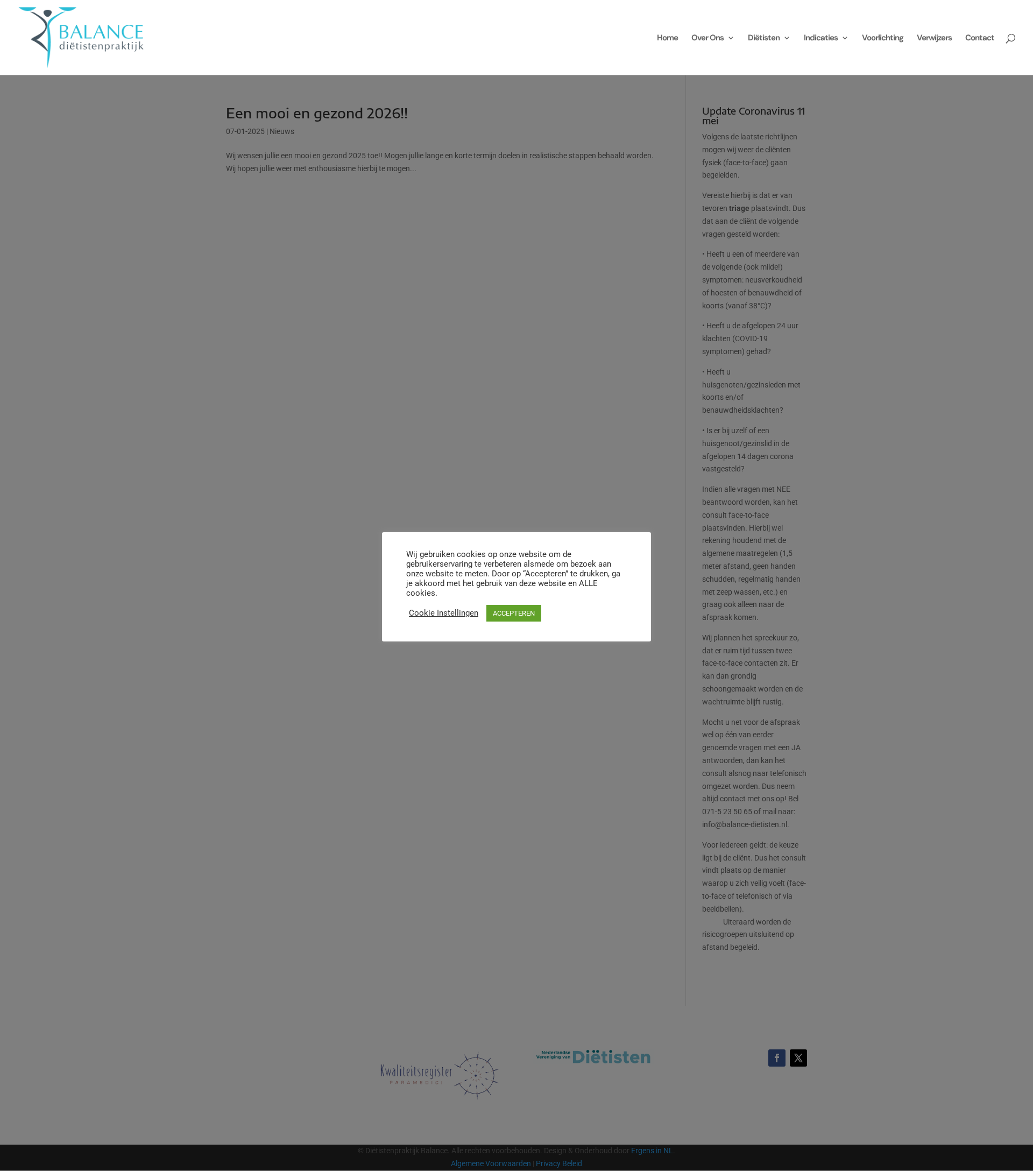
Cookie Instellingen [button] (443, 613)
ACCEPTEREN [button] (514, 613)
